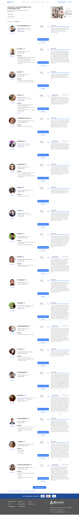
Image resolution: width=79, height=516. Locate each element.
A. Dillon (20, 233)
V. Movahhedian (22, 418)
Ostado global (11, 506)
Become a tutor (11, 501)
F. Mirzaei (20, 303)
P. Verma (20, 349)
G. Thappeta (21, 280)
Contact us (43, 2)
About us (21, 501)
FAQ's (48, 2)
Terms (9, 504)
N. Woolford (21, 164)
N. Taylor (20, 49)
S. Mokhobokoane (23, 326)
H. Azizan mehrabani (24, 465)
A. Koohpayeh (21, 372)
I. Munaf (20, 187)
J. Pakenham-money (23, 118)
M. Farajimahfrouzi (23, 26)
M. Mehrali (20, 141)
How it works (34, 2)
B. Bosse (20, 257)
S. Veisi (19, 210)
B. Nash (19, 72)
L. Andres (20, 441)
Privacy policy (22, 506)
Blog (39, 2)
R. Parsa (19, 95)
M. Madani (20, 395)
